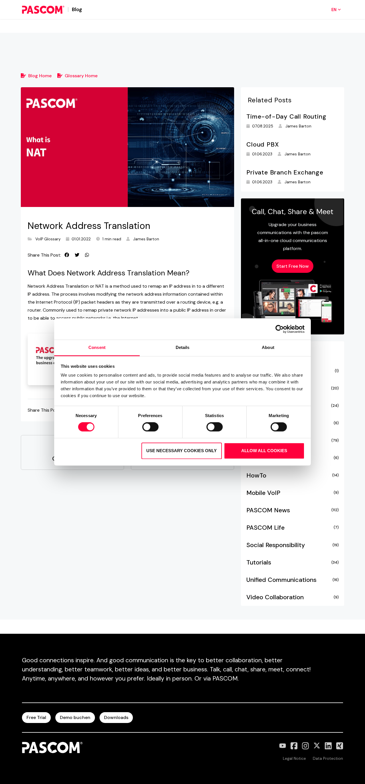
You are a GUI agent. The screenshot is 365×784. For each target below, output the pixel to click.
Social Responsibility (292, 545)
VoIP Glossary (48, 239)
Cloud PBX (262, 145)
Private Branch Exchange (284, 172)
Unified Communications (292, 580)
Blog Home (40, 76)
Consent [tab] (97, 347)
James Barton (146, 239)
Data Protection (328, 758)
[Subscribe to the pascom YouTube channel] (282, 746)
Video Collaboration (292, 597)
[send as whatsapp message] (87, 255)
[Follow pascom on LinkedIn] (328, 746)
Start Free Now (292, 266)
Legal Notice (294, 758)
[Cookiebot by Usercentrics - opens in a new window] (280, 329)
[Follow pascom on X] (316, 746)
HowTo (292, 476)
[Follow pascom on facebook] (294, 746)
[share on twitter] (77, 255)
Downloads (116, 717)
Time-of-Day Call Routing (286, 117)
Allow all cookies (264, 450)
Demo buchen (75, 717)
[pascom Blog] (43, 10)
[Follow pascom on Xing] (339, 746)
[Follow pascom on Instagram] (305, 746)
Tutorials (292, 562)
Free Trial (36, 717)
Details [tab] (183, 347)
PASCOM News (292, 510)
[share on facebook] (66, 255)
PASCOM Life (292, 528)
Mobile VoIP (292, 493)
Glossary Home (81, 76)
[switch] (150, 427)
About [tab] (268, 347)
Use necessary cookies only (181, 450)
